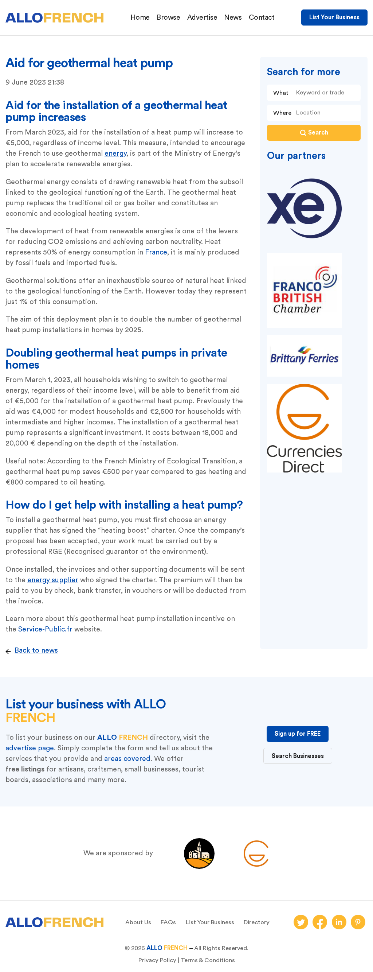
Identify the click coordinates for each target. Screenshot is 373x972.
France (156, 252)
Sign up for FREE (298, 734)
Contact (262, 17)
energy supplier (52, 580)
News (233, 17)
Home (140, 17)
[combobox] (326, 113)
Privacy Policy (157, 960)
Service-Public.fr (45, 629)
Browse (168, 17)
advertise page (29, 748)
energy (115, 153)
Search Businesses (298, 756)
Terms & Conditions (208, 960)
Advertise (202, 17)
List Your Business (334, 17)
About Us (138, 922)
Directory (257, 922)
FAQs (168, 922)
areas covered (127, 758)
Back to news (36, 650)
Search (318, 132)
